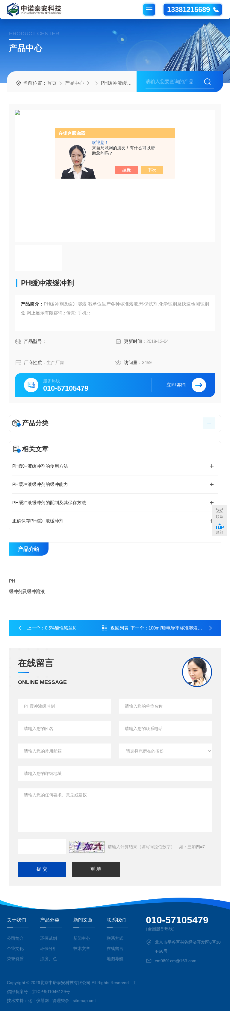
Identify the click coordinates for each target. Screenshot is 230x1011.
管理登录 (60, 1000)
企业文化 (15, 948)
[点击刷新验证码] (87, 847)
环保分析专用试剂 (50, 948)
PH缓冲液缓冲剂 (119, 83)
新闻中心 (81, 938)
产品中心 (74, 83)
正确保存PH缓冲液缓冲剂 (37, 520)
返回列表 (119, 627)
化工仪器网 (38, 1000)
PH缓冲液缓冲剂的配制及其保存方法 (49, 502)
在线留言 (115, 948)
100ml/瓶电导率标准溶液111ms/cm (183, 627)
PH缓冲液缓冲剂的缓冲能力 (40, 484)
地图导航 (115, 958)
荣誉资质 (15, 958)
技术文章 (81, 948)
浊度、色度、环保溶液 (50, 958)
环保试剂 (48, 938)
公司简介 (15, 938)
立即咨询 (176, 384)
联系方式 (115, 938)
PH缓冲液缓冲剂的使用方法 (40, 466)
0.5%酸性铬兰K (60, 627)
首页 (52, 83)
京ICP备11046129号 (51, 991)
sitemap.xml (84, 1000)
